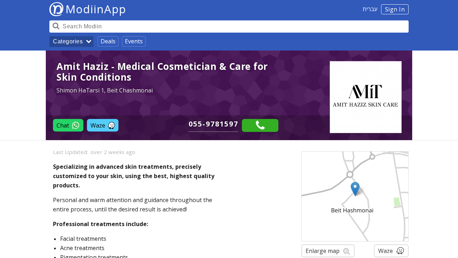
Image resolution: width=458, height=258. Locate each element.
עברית (370, 9)
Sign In (395, 9)
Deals (108, 41)
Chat (63, 125)
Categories (68, 41)
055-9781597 (213, 123)
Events (134, 41)
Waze (98, 125)
